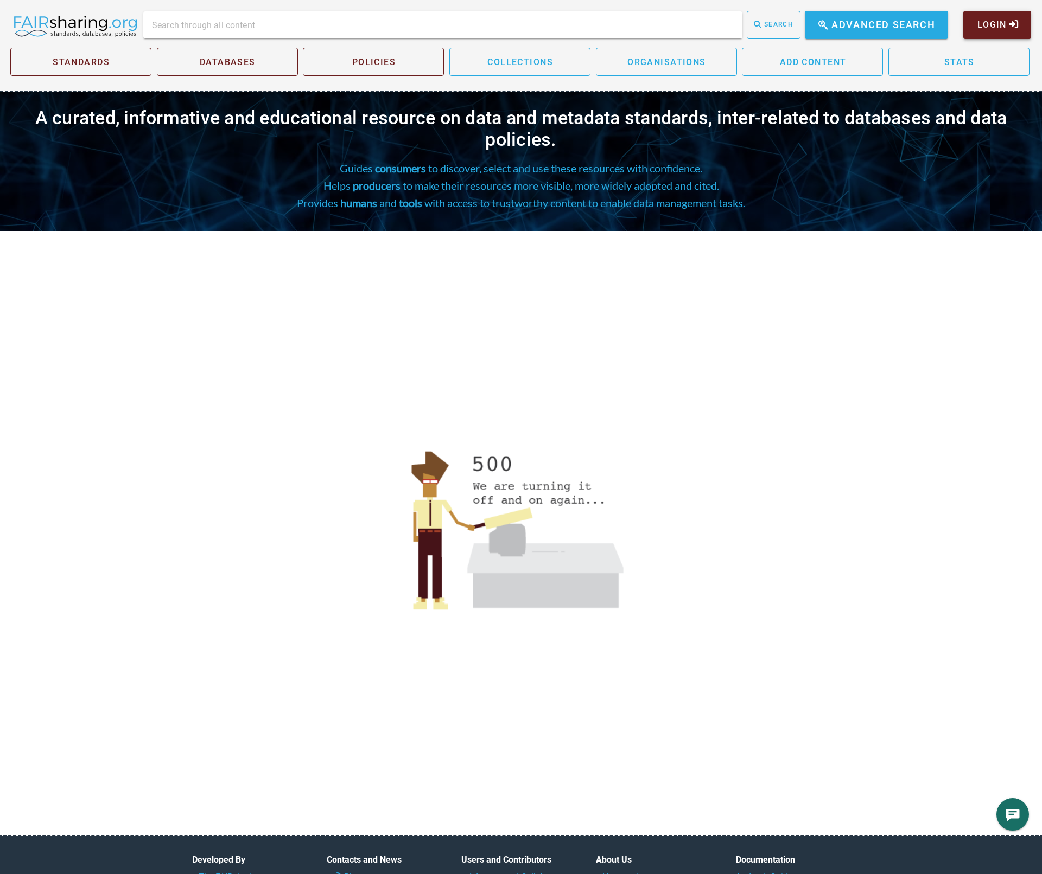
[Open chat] (1012, 814)
